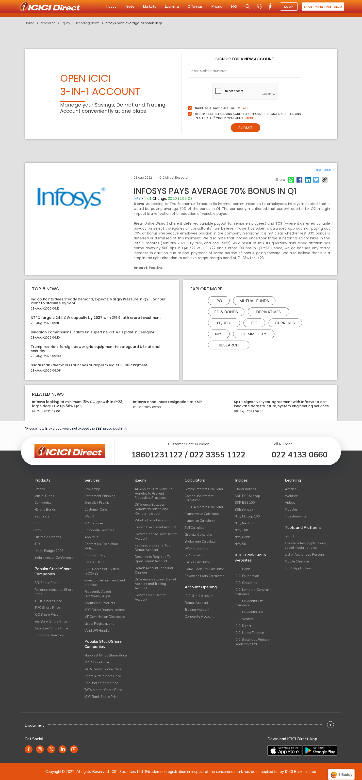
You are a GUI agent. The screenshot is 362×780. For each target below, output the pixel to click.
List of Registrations (99, 623)
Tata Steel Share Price (51, 628)
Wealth (89, 516)
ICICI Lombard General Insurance (252, 592)
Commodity (253, 334)
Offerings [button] (195, 6)
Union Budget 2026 (49, 551)
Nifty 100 (241, 530)
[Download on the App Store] (284, 750)
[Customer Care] (259, 6)
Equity (65, 23)
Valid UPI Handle (97, 630)
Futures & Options (47, 537)
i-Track (290, 536)
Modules (291, 509)
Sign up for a (244, 59)
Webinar (291, 496)
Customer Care (95, 509)
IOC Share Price (46, 614)
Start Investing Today (323, 6)
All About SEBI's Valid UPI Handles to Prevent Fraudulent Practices (154, 493)
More (250, 118)
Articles (290, 489)
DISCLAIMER (324, 170)
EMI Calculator (195, 528)
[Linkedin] (308, 180)
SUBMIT (245, 128)
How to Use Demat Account (155, 527)
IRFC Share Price (47, 607)
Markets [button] (149, 6)
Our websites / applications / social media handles (306, 545)
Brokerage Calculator (201, 541)
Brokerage (92, 489)
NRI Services (94, 523)
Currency (285, 323)
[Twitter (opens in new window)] (51, 749)
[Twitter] (316, 180)
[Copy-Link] (325, 180)
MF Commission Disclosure (104, 617)
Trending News (87, 23)
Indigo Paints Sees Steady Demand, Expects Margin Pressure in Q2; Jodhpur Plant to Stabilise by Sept (98, 301)
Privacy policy (94, 555)
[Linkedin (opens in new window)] (62, 749)
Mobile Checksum (298, 561)
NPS (218, 334)
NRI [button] (234, 6)
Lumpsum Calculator (200, 521)
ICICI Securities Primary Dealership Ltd (252, 642)
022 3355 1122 (218, 454)
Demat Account (196, 603)
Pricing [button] (217, 6)
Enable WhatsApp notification (221, 108)
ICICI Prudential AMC (250, 612)
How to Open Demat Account (150, 597)
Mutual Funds (254, 300)
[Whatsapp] (291, 180)
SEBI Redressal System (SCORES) (102, 571)
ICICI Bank (242, 569)
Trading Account (197, 609)
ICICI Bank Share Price (101, 697)
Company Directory (49, 635)
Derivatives (268, 311)
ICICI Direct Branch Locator (104, 610)
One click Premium (98, 502)
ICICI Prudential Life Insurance (249, 603)
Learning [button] (172, 6)
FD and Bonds (45, 509)
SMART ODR (94, 562)
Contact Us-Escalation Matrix (101, 546)
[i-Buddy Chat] (341, 771)
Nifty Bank (242, 537)
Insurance (41, 516)
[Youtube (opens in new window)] (74, 749)
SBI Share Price (46, 583)
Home (29, 23)
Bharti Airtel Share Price (102, 676)
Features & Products (99, 603)
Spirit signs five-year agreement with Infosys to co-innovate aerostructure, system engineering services (281, 404)
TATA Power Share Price (103, 669)
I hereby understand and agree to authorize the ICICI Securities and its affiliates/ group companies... (247, 116)
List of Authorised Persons (305, 554)
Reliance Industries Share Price (53, 592)
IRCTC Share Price (48, 601)
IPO (218, 300)
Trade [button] (129, 6)
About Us (91, 537)
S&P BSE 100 (245, 502)
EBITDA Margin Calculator (204, 507)
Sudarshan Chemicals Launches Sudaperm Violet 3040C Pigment (89, 365)
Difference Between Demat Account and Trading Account (155, 583)
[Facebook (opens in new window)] (29, 749)
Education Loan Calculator (204, 576)
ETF (254, 323)
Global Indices (245, 489)
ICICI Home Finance (249, 633)
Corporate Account (199, 616)
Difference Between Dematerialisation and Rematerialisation (151, 508)
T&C (244, 108)
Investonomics (296, 516)
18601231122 (157, 454)
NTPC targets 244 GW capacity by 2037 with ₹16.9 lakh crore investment (96, 318)
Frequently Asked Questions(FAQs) (97, 594)
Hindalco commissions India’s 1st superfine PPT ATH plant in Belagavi (92, 332)
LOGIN (289, 6)
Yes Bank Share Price (50, 621)
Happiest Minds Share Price (105, 655)
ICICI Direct (243, 626)
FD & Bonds (226, 311)
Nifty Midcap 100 (247, 516)
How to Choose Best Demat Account (156, 536)
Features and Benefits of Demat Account (153, 547)
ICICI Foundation (247, 576)
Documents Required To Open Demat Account (153, 559)
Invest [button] (111, 6)
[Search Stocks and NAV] (247, 6)
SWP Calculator (197, 548)
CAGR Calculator (197, 562)
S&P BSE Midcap (247, 496)
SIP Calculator (195, 555)
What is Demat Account (152, 520)
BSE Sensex (244, 509)
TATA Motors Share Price (103, 690)
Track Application (298, 568)
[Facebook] (299, 180)
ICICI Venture (244, 619)
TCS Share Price (96, 662)
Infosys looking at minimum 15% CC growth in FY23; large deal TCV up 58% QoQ (77, 404)
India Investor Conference (54, 558)
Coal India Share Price (101, 683)
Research (47, 23)
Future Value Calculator (202, 514)
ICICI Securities (246, 583)
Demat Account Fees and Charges (154, 570)
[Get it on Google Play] (320, 750)
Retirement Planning (99, 496)
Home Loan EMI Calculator (204, 569)
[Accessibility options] (270, 6)
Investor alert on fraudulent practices (104, 582)
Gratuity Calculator (199, 534)
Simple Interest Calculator (204, 489)
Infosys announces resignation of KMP (167, 402)
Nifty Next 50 (244, 523)
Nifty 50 (240, 544)
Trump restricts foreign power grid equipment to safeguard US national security (95, 349)
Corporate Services (99, 530)
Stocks (39, 489)
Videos (290, 502)
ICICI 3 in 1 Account (199, 596)
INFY (137, 198)
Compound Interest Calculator (199, 498)
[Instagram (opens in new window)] (40, 749)
